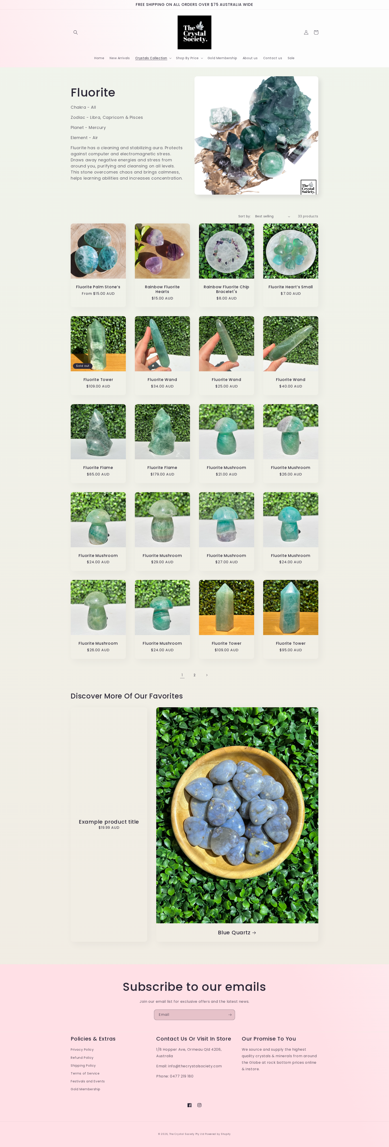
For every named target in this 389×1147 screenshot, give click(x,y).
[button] (76, 32)
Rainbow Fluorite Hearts (162, 289)
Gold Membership (85, 1089)
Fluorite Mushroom (226, 467)
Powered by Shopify (218, 1134)
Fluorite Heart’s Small (291, 287)
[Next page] (207, 675)
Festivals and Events (88, 1081)
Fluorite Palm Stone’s (98, 287)
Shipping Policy (83, 1065)
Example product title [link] (109, 822)
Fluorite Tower (98, 379)
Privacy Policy (82, 1049)
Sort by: (244, 216)
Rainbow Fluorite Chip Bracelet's (226, 289)
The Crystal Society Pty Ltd (186, 1134)
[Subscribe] (230, 1015)
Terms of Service (85, 1073)
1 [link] (182, 675)
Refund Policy (82, 1057)
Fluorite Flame (98, 467)
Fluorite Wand (162, 379)
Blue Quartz (234, 932)
